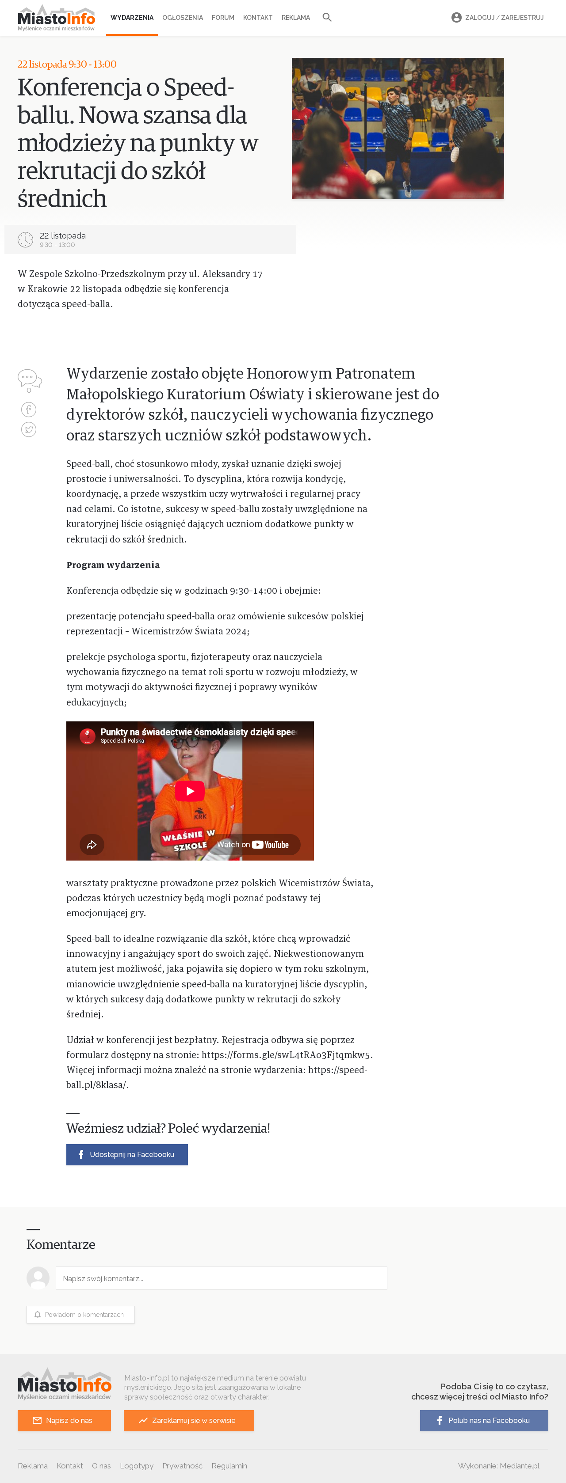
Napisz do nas (69, 1420)
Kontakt (258, 17)
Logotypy (136, 1465)
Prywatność (182, 1465)
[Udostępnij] (29, 411)
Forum (223, 17)
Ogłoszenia (182, 17)
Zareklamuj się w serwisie (194, 1420)
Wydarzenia (132, 17)
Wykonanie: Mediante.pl (498, 1465)
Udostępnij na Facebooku (132, 1154)
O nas (101, 1465)
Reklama (296, 17)
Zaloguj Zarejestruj (504, 17)
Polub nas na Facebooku (489, 1420)
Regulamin (229, 1465)
